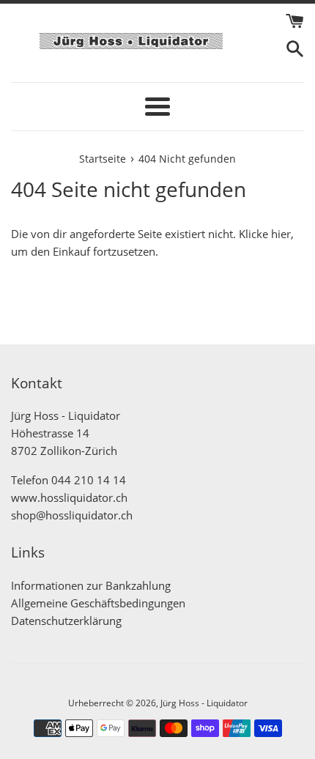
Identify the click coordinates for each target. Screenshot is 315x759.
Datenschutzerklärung (66, 620)
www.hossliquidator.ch (69, 497)
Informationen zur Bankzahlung (91, 585)
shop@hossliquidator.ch (72, 515)
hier (281, 233)
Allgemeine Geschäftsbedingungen (98, 603)
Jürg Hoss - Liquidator (204, 703)
